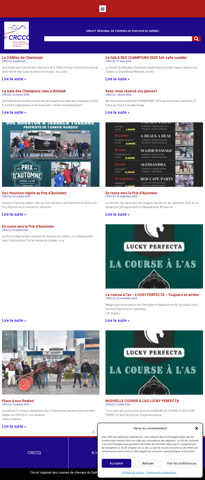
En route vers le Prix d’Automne (131, 193)
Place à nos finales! (18, 401)
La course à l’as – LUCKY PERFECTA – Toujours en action (152, 295)
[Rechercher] (196, 38)
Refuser (148, 463)
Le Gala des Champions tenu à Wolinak (34, 91)
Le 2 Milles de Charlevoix (22, 57)
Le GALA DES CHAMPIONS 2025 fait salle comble (146, 57)
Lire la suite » (14, 78)
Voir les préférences (181, 463)
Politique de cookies (133, 472)
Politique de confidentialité (161, 472)
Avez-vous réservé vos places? (131, 91)
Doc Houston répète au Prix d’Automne (34, 193)
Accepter (116, 463)
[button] (197, 428)
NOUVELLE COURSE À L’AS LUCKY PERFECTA (142, 401)
